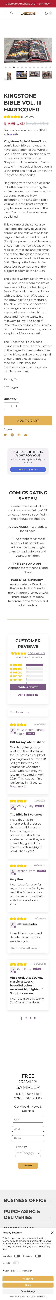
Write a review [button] (28, 687)
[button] (12, 116)
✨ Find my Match (28, 469)
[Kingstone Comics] (28, 13)
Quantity (10, 399)
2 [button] (26, 1018)
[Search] (12, 13)
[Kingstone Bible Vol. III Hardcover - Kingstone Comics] (28, 50)
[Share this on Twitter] (6, 435)
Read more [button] (18, 786)
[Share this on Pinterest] (19, 435)
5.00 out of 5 (36, 653)
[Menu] (5, 13)
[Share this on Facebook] (12, 435)
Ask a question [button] (28, 694)
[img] (18, 724)
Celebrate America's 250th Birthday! (28, 3)
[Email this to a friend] (25, 435)
